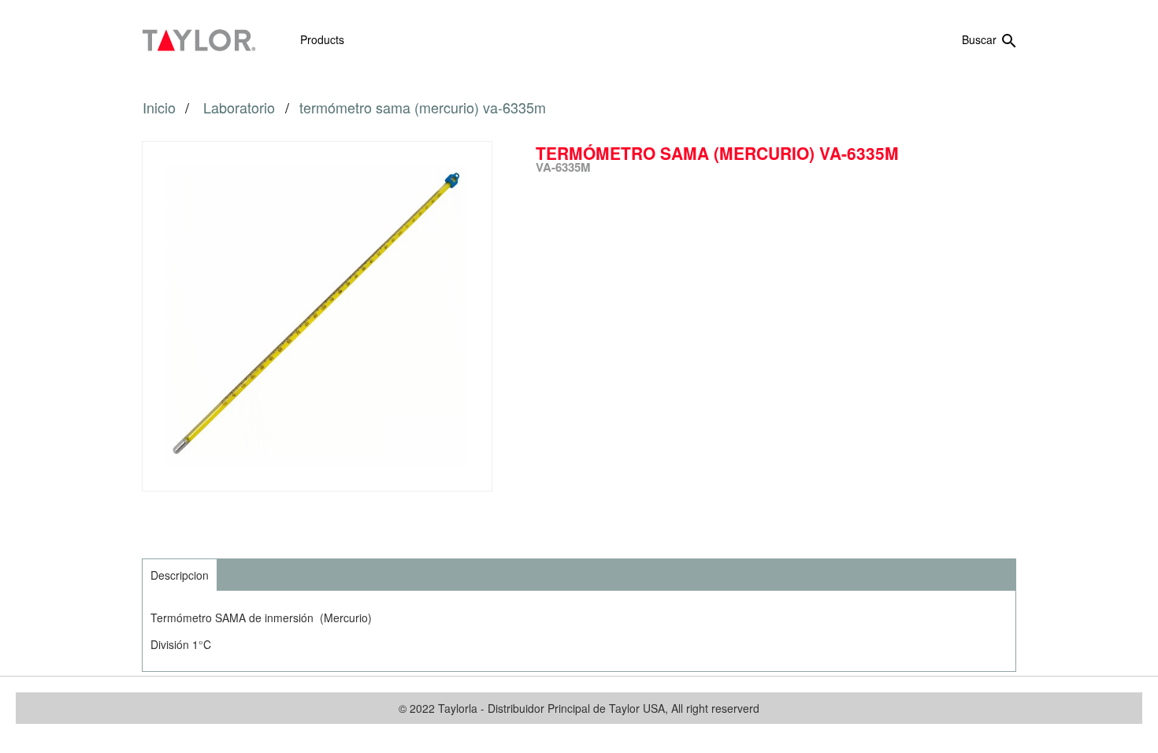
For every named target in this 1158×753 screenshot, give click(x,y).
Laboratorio (241, 107)
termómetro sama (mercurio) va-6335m (422, 107)
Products (322, 39)
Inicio (159, 107)
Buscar (990, 41)
